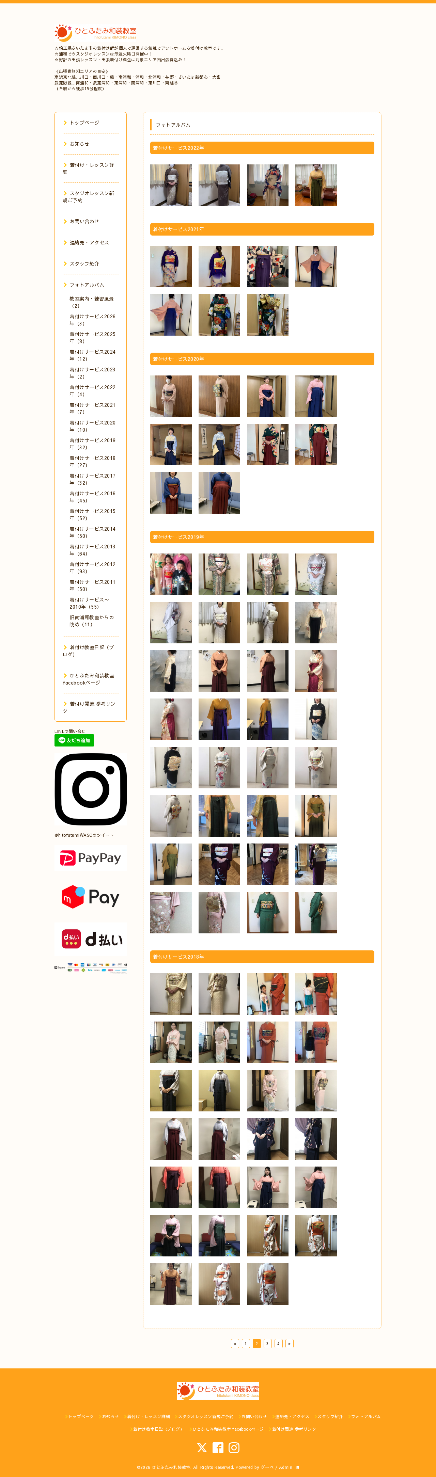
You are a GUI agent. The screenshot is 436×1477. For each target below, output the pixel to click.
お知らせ (80, 143)
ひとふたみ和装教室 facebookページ (88, 679)
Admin (286, 1467)
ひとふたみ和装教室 (171, 1467)
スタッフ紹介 (84, 263)
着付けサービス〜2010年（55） (89, 603)
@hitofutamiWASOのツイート (84, 835)
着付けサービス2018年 (178, 956)
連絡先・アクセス (89, 242)
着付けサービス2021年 (178, 229)
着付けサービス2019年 (178, 536)
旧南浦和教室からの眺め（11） (91, 621)
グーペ (267, 1467)
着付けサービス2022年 (178, 147)
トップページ (84, 122)
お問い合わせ (84, 221)
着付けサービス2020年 (178, 358)
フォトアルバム (87, 284)
